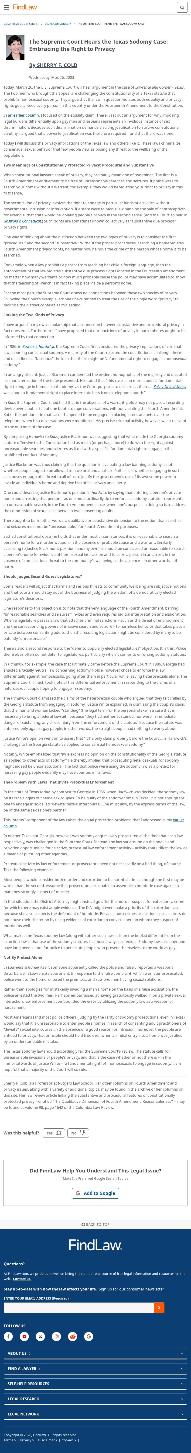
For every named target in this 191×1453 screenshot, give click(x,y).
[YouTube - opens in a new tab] (24, 1336)
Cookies (68, 1440)
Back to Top (98, 1224)
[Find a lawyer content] (182, 1368)
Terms (8, 1440)
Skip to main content (95, 5)
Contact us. (22, 1278)
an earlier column (23, 115)
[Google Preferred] (88, 1336)
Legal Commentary (58, 23)
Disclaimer (46, 1440)
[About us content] (182, 1353)
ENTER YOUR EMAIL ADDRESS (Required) (36, 1298)
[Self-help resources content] (182, 1384)
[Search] (182, 7)
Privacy (25, 1440)
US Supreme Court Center (20, 23)
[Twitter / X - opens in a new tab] (40, 1336)
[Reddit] (72, 1336)
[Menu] (6, 7)
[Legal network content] (182, 1414)
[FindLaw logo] (27, 7)
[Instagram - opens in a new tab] (56, 1336)
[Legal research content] (182, 1399)
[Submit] (159, 1307)
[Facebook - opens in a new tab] (8, 1336)
